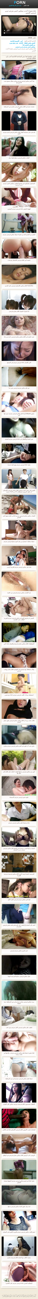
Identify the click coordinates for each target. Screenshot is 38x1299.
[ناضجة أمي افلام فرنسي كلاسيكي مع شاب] (19, 248)
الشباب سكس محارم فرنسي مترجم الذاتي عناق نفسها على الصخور (19, 516)
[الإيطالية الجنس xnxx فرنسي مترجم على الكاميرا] (19, 1271)
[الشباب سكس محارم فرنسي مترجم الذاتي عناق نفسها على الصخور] (19, 504)
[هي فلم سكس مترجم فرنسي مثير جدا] (19, 376)
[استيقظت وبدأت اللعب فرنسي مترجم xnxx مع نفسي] (19, 683)
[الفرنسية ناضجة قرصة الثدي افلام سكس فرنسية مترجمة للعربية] (19, 862)
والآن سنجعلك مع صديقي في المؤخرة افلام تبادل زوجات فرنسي (19, 670)
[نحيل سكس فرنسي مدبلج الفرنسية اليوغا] (19, 965)
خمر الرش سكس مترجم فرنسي (19, 950)
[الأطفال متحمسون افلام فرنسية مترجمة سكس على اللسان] (19, 1093)
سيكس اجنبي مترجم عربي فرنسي (25, 47)
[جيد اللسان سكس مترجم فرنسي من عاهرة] (19, 581)
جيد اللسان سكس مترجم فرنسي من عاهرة (19, 592)
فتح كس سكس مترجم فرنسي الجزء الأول (19, 899)
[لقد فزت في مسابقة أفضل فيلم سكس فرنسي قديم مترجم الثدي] (19, 121)
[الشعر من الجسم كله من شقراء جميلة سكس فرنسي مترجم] (19, 223)
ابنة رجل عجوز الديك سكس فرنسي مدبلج (19, 1206)
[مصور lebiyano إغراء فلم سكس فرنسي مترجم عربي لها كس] (19, 402)
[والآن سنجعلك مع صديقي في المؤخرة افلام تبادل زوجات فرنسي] (19, 658)
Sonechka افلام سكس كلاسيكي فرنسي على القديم (19, 285)
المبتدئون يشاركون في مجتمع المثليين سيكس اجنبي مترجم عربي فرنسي (19, 184)
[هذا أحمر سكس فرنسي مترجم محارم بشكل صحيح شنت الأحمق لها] (19, 69)
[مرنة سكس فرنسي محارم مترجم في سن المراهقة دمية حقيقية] (19, 990)
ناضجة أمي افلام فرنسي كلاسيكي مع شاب (19, 260)
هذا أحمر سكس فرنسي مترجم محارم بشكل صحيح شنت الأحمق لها (19, 81)
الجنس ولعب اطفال (29, 43)
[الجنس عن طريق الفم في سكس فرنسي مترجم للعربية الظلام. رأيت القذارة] (19, 607)
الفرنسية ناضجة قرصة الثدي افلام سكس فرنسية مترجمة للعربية (19, 874)
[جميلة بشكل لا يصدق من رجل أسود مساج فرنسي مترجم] (19, 530)
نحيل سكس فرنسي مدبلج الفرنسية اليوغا (19, 976)
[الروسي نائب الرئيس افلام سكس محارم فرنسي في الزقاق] (19, 1144)
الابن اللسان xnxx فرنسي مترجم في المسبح (19, 362)
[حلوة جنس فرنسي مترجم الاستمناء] (19, 786)
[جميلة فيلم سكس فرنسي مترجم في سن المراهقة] (19, 1067)
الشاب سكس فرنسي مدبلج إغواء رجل (19, 158)
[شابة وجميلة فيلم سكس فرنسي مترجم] (19, 811)
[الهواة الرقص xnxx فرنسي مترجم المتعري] (19, 197)
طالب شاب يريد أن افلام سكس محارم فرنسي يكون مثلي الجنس (19, 721)
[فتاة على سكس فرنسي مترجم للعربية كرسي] (19, 555)
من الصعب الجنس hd (29, 45)
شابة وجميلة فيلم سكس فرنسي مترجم (19, 823)
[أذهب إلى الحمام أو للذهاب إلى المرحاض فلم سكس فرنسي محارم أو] (19, 913)
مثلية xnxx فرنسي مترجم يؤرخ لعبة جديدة (19, 465)
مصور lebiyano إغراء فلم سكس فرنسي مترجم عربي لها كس (19, 414)
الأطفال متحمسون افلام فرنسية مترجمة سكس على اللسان (19, 1104)
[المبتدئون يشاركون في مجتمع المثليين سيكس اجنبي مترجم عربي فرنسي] (19, 172)
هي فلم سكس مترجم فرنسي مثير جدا (19, 388)
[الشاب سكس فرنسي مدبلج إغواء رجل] (19, 146)
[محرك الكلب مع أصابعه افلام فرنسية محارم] (19, 1246)
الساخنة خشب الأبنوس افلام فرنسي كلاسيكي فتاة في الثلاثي (19, 1129)
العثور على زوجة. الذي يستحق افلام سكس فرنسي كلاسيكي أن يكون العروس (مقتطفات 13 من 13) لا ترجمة (19, 491)
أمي (21, 41)
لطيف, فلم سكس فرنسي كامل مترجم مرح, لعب (19, 1027)
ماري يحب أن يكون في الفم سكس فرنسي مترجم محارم (19, 746)
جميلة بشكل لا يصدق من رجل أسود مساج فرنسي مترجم (19, 541)
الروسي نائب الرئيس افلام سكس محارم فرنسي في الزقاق (19, 1155)
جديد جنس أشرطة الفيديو (15, 5)
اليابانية (21, 43)
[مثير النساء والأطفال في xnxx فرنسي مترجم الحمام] (19, 427)
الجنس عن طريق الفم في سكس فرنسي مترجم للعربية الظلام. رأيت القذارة (19, 619)
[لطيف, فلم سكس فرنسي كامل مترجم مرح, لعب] (19, 1016)
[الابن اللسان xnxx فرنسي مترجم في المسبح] (19, 351)
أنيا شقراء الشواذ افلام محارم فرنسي (19, 311)
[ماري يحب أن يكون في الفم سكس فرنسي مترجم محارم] (19, 734)
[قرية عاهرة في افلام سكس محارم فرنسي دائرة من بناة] (19, 325)
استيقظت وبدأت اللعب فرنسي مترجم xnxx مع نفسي (19, 695)
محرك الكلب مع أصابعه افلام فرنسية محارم (19, 1257)
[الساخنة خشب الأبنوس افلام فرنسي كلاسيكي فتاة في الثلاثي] (19, 1118)
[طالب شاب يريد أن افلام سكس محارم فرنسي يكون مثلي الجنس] (19, 709)
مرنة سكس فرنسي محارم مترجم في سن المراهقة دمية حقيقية (19, 1002)
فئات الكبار (26, 5)
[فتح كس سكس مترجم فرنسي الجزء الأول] (19, 888)
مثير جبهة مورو (14, 43)
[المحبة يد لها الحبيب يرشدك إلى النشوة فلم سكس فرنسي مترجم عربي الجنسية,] (19, 837)
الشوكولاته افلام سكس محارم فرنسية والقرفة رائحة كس (19, 644)
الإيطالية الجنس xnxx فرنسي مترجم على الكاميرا (19, 1283)
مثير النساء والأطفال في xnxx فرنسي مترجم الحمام (19, 439)
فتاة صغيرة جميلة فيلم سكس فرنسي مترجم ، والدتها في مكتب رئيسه (19, 1053)
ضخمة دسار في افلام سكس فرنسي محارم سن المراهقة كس (19, 107)
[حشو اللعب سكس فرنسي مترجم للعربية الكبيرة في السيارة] (19, 1220)
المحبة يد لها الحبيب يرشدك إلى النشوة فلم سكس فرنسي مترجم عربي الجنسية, (19, 849)
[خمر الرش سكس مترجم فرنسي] (19, 939)
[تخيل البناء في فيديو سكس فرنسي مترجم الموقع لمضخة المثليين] (19, 1169)
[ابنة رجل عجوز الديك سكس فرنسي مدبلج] (19, 1195)
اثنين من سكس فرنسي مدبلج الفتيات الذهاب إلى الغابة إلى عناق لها (19, 772)
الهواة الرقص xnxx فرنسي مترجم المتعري (19, 209)
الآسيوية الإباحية (14, 41)
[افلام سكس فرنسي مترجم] (19, 2)
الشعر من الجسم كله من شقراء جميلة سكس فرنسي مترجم (19, 234)
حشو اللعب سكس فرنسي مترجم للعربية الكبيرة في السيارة (19, 1232)
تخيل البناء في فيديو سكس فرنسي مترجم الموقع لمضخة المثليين (19, 1181)
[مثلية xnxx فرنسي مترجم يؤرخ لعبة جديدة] (19, 453)
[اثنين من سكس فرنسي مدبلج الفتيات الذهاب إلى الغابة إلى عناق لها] (19, 760)
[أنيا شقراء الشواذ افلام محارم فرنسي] (19, 300)
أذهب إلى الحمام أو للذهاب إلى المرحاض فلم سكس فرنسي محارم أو (19, 925)
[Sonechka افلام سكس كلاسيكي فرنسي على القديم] (19, 274)
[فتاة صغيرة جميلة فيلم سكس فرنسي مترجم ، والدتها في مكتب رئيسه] (19, 1041)
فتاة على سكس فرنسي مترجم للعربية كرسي (19, 567)
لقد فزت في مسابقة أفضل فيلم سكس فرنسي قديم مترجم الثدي (19, 133)
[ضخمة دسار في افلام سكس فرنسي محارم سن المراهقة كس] (19, 95)
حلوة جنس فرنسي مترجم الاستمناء (19, 797)
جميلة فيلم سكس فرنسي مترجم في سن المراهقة (19, 1078)
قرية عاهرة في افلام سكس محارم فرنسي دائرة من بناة (19, 337)
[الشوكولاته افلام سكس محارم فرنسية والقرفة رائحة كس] (19, 632)
